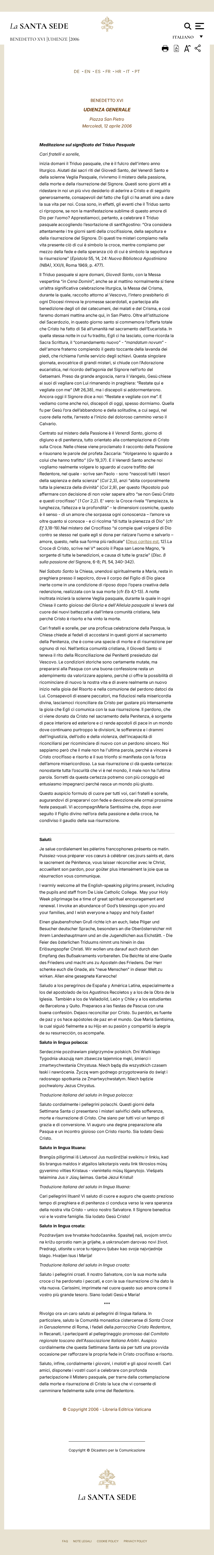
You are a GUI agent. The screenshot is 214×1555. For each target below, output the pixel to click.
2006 (74, 39)
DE (77, 71)
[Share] (198, 49)
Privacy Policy (135, 1541)
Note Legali (82, 1541)
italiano (184, 38)
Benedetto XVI (28, 39)
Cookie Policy (107, 1541)
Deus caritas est (142, 541)
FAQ (65, 1541)
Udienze (58, 39)
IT (128, 71)
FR (107, 71)
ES (97, 71)
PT (137, 71)
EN (87, 71)
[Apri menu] (199, 26)
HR (118, 71)
